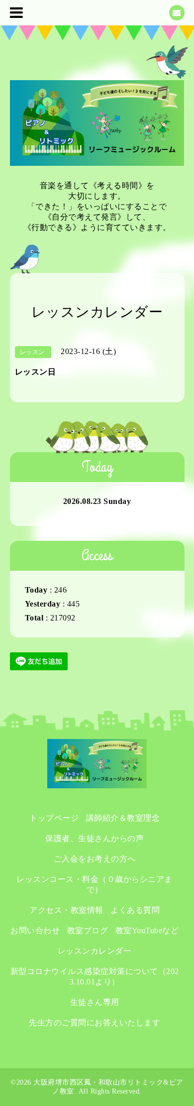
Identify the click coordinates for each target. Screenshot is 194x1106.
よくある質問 (135, 910)
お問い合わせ (35, 930)
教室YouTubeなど (147, 930)
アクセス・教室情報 (66, 910)
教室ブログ (87, 930)
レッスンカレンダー (95, 951)
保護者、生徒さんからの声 (94, 838)
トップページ (54, 818)
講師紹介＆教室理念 (123, 818)
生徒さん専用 (94, 1002)
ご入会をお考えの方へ (95, 859)
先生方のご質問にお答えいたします (94, 1022)
